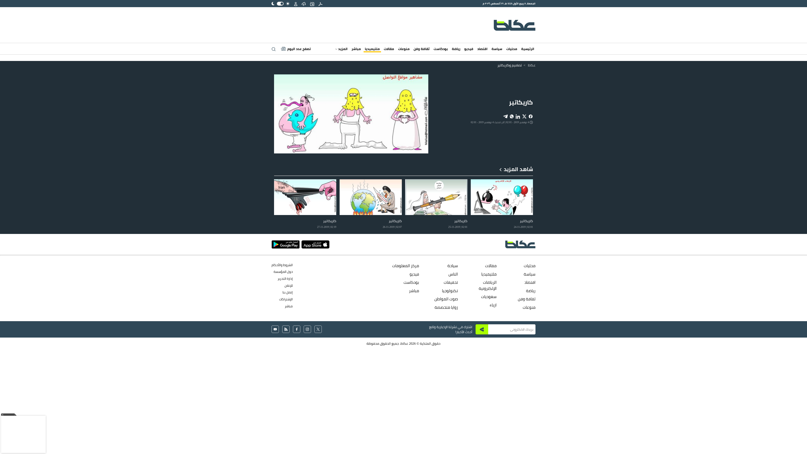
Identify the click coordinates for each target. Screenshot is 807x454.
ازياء (493, 305)
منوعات (404, 49)
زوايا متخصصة (446, 307)
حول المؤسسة (283, 272)
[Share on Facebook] (530, 116)
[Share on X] (524, 116)
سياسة (497, 49)
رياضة (456, 49)
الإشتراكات (286, 299)
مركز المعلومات (405, 265)
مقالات (389, 49)
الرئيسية (527, 49)
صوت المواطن (446, 299)
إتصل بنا (287, 292)
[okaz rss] (286, 329)
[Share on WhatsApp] (511, 116)
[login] (295, 3)
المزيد (342, 49)
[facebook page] (296, 329)
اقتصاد (482, 49)
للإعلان (289, 285)
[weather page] (304, 3)
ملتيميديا (372, 49)
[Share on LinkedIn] (518, 116)
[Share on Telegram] (505, 116)
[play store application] (286, 244)
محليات (511, 49)
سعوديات (489, 296)
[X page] (318, 329)
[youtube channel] (275, 329)
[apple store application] (315, 244)
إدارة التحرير (285, 279)
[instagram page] (307, 329)
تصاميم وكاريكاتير (509, 65)
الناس (453, 274)
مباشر (356, 49)
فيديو (468, 49)
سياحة (452, 265)
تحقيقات (451, 282)
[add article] (312, 3)
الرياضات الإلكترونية (488, 285)
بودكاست (441, 49)
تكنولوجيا (450, 290)
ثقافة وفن (422, 49)
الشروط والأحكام (282, 265)
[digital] (320, 3)
